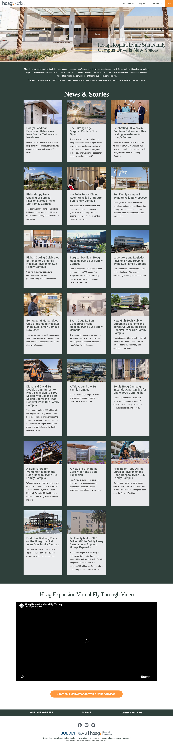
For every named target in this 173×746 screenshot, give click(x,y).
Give (169, 3)
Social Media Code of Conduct (65, 738)
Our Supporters (128, 3)
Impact (142, 3)
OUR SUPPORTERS (41, 712)
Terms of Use (83, 738)
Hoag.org (94, 738)
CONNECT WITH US (131, 712)
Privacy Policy (47, 738)
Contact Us (156, 3)
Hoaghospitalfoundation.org (110, 738)
